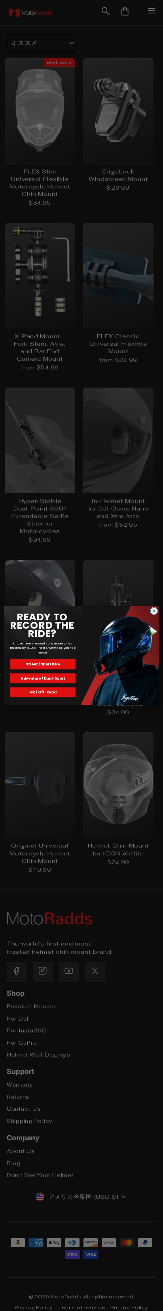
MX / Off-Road (43, 692)
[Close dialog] (153, 610)
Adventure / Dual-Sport (43, 678)
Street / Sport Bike (43, 664)
